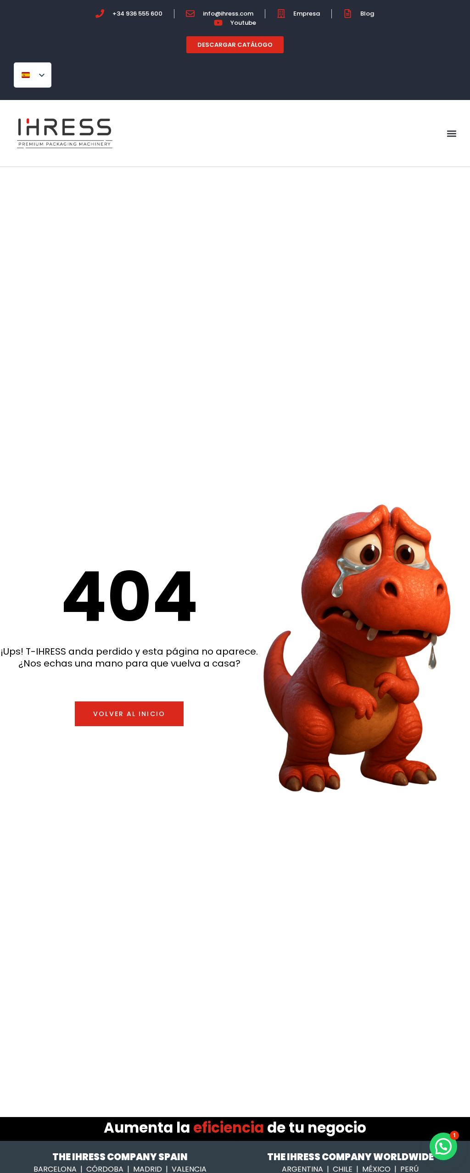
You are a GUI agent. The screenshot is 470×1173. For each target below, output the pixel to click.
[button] (451, 133)
